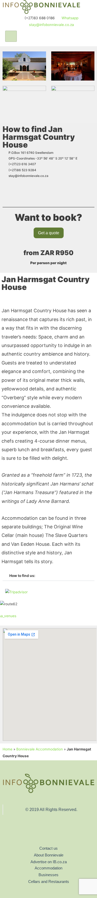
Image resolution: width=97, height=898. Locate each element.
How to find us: (22, 576)
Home (7, 749)
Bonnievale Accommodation (39, 749)
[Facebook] (41, 833)
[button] (48, 576)
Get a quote (48, 233)
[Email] (52, 833)
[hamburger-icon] (11, 36)
